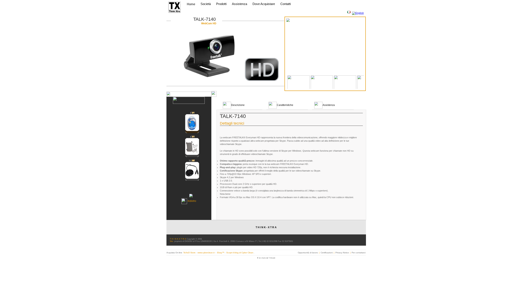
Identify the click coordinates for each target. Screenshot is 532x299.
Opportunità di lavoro (308, 252)
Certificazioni (327, 252)
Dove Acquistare (263, 4)
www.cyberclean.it (206, 252)
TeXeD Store (189, 252)
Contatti (285, 4)
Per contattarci (359, 252)
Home (191, 4)
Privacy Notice (342, 252)
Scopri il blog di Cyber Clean (239, 252)
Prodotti (221, 4)
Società (206, 4)
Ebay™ (220, 252)
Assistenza (239, 4)
